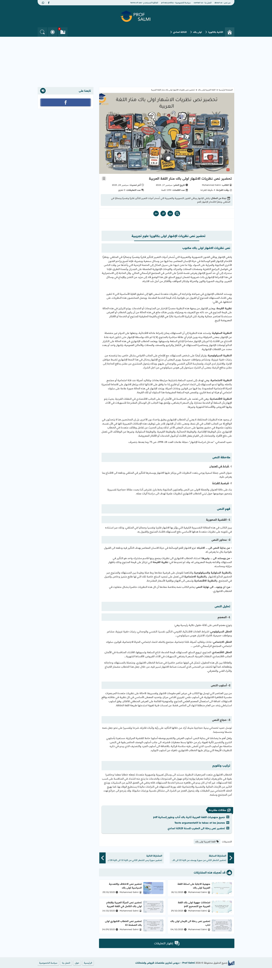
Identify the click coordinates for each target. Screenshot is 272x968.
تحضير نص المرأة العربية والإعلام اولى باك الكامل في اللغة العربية (124, 904)
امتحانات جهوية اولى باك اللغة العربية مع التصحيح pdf (194, 904)
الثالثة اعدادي (180, 32)
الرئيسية (88, 962)
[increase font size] (156, 213)
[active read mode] (177, 213)
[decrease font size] (170, 213)
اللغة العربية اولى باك (206, 90)
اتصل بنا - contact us (202, 2)
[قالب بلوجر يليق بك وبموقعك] (231, 963)
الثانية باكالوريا (215, 32)
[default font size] (163, 213)
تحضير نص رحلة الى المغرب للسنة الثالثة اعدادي (196, 828)
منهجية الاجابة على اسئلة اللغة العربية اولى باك (194, 885)
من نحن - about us (222, 2)
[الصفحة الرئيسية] (229, 32)
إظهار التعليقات (163, 943)
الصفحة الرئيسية (226, 90)
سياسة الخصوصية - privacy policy (176, 2)
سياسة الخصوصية (48, 962)
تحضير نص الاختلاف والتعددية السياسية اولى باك (125, 885)
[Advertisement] (136, 60)
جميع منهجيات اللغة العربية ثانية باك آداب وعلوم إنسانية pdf (189, 817)
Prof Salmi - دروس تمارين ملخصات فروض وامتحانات (165, 962)
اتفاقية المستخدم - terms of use (144, 2)
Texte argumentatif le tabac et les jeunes (199, 822)
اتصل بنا (66, 962)
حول (77, 962)
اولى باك (197, 32)
